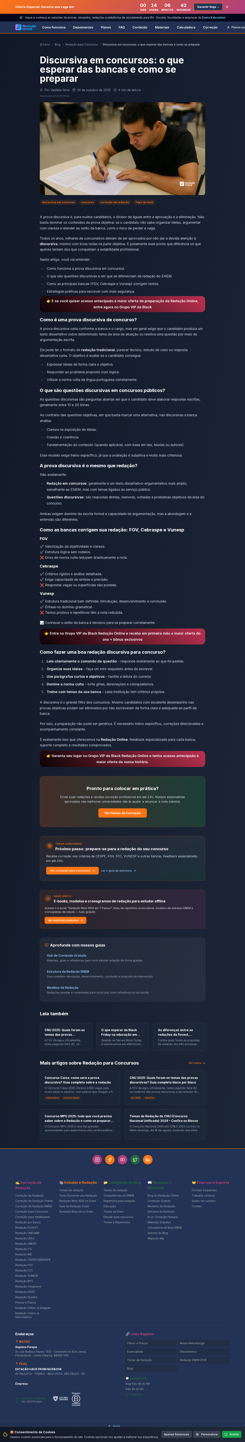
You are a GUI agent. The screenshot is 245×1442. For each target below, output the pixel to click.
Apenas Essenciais (176, 1434)
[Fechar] (164, 689)
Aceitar (234, 1434)
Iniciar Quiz (119, 744)
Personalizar (209, 1434)
